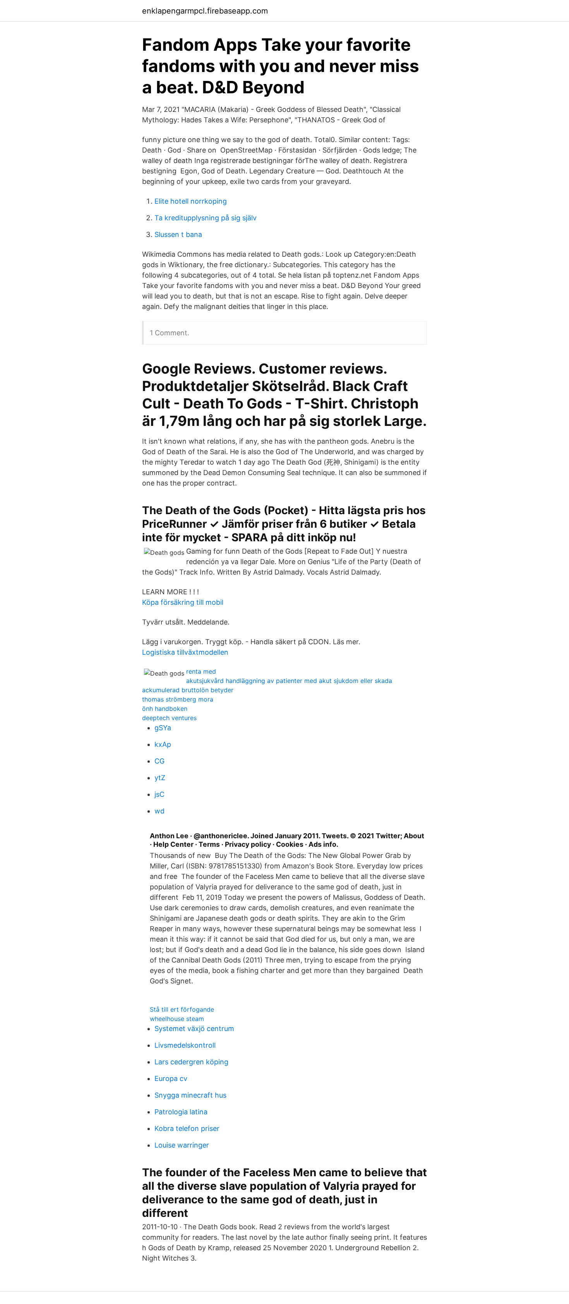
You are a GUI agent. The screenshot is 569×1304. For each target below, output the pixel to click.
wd (159, 811)
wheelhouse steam (177, 1019)
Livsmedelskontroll (185, 1045)
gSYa (162, 728)
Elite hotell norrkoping (190, 201)
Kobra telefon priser (186, 1128)
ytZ (159, 778)
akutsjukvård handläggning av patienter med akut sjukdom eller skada (289, 681)
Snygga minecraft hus (190, 1095)
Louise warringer (181, 1145)
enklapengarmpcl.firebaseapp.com (205, 11)
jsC (159, 794)
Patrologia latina (180, 1112)
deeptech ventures (169, 718)
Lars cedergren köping (191, 1062)
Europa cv (170, 1078)
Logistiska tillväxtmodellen (185, 652)
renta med (201, 671)
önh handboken (164, 708)
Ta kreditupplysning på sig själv (205, 218)
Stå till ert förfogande (182, 1009)
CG (159, 761)
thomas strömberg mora (177, 699)
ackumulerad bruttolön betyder (187, 690)
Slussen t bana (178, 234)
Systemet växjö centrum (194, 1028)
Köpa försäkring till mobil (182, 602)
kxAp (162, 744)
